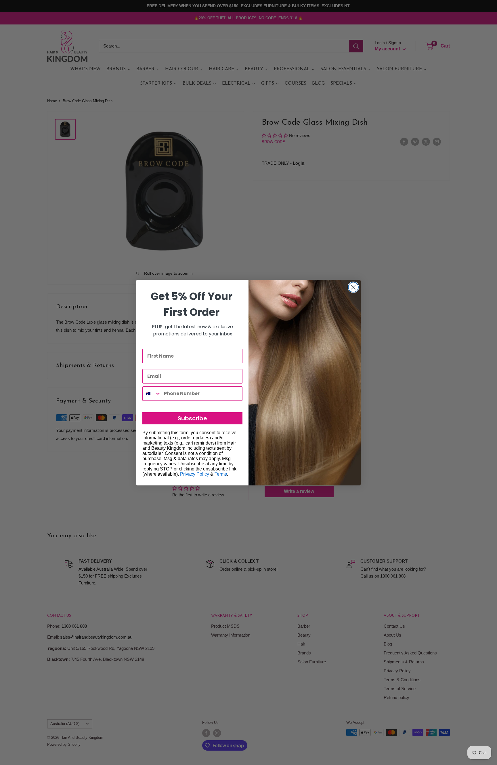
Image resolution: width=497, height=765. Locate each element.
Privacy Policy (194, 474)
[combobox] (152, 393)
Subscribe (192, 418)
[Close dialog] (353, 287)
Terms (221, 474)
